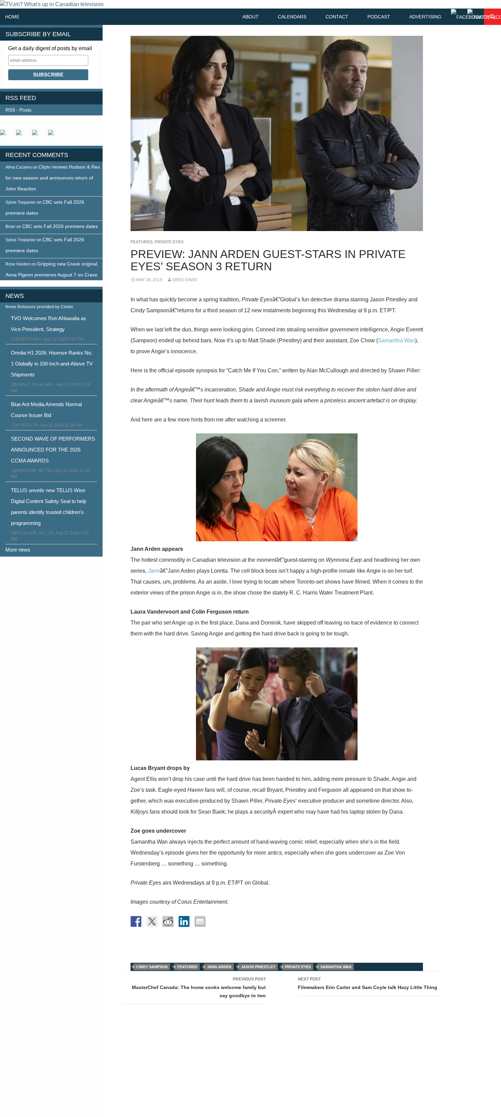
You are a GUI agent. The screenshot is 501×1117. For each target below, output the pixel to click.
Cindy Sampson (152, 967)
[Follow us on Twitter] (21, 135)
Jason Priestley (258, 967)
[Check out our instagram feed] (53, 135)
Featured (142, 242)
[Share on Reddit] (168, 921)
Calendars (292, 16)
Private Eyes (169, 242)
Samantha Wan (396, 340)
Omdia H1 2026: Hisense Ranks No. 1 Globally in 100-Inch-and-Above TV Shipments (52, 363)
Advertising (425, 16)
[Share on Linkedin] (184, 921)
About (250, 16)
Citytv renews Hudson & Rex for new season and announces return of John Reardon (52, 177)
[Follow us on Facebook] (5, 135)
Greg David (184, 279)
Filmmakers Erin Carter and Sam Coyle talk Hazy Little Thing (367, 983)
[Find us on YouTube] (37, 135)
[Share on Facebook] (136, 921)
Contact (336, 16)
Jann (154, 571)
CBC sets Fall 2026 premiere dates (60, 226)
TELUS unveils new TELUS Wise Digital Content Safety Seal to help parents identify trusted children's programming (48, 506)
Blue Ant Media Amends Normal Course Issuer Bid (46, 409)
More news (17, 550)
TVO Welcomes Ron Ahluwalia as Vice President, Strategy (48, 323)
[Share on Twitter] (152, 921)
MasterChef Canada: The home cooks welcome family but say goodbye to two (199, 987)
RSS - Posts (18, 110)
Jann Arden (219, 967)
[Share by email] (200, 921)
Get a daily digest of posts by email (50, 48)
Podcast (378, 16)
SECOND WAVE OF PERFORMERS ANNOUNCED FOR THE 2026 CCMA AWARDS (53, 449)
